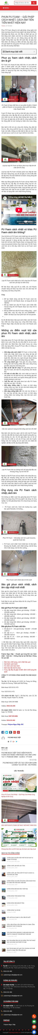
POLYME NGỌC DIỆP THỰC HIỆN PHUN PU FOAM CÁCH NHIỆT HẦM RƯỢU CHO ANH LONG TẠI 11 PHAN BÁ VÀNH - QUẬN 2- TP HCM (18, 755)
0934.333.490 (11, 706)
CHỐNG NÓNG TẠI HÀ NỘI (13, 910)
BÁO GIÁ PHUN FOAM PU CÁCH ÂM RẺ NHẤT (18, 917)
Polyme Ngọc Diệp (14, 737)
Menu (6, 8)
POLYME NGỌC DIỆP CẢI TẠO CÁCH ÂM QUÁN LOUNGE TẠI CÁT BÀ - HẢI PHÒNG (20, 764)
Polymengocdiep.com (14, 1032)
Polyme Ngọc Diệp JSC (16, 724)
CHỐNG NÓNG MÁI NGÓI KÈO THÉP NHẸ (17, 889)
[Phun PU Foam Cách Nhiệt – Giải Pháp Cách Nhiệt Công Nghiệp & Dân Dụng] (19, 783)
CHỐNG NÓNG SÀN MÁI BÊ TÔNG (15, 903)
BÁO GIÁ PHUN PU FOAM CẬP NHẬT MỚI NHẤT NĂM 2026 (19, 825)
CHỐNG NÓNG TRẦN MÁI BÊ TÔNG (16, 896)
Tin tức (3, 26)
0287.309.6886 (13, 716)
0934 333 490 (7, 971)
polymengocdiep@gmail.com (13, 975)
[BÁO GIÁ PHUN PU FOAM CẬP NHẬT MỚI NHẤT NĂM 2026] (19, 811)
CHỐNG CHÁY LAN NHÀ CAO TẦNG (16, 865)
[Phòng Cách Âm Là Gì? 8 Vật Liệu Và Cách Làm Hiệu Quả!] (19, 837)
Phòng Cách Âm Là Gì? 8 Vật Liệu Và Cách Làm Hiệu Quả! (18, 849)
